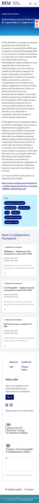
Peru (7, 212)
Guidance (15, 212)
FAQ (11, 366)
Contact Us (26, 362)
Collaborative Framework (14, 203)
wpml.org (18, 498)
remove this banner (27, 500)
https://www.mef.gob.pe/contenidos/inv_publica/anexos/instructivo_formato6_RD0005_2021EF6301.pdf (19, 186)
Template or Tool (11, 222)
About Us (13, 362)
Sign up (9, 397)
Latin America (24, 208)
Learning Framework (13, 217)
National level (10, 208)
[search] (35, 4)
